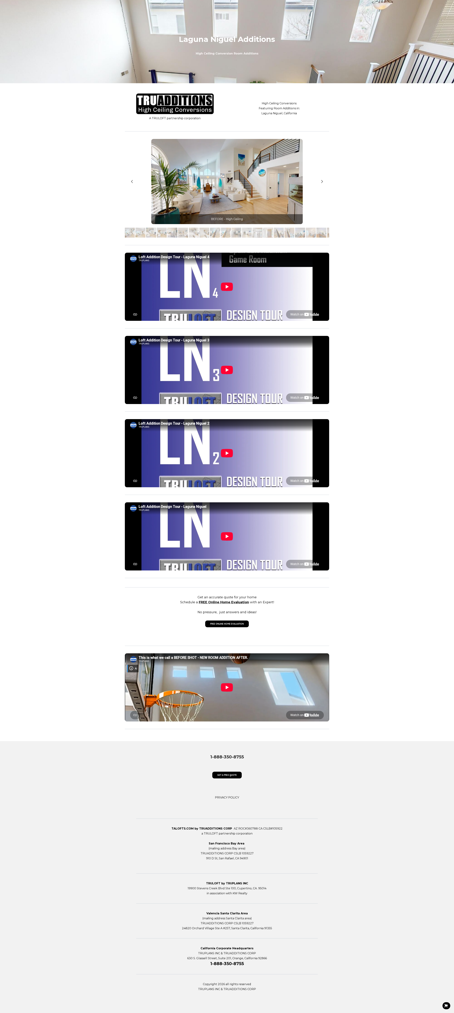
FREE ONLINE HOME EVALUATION (227, 623)
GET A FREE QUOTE (227, 775)
